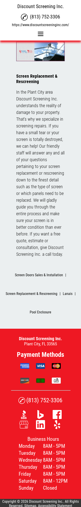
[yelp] (57, 427)
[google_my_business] (24, 427)
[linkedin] (40, 427)
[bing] (40, 417)
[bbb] (24, 417)
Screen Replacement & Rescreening (31, 294)
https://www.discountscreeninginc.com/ (40, 25)
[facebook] (57, 417)
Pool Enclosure (40, 312)
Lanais (67, 294)
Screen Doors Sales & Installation (39, 275)
